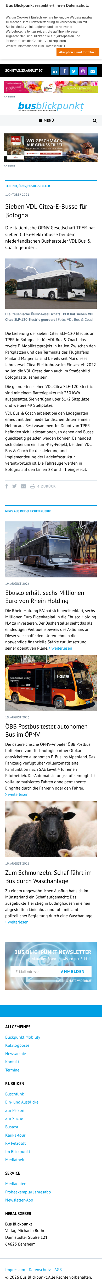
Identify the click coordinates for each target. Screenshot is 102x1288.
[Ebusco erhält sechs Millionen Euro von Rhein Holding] (51, 549)
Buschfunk (14, 1093)
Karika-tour (15, 1135)
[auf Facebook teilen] (7, 486)
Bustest (11, 1126)
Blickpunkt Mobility (22, 1037)
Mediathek (14, 1159)
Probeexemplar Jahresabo (28, 1191)
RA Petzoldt (15, 1143)
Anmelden (73, 971)
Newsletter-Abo (19, 1200)
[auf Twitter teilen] (14, 486)
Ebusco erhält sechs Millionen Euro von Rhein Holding (44, 597)
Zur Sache (14, 1118)
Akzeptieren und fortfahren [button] (78, 52)
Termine (12, 1070)
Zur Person (14, 1110)
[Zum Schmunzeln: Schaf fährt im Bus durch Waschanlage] (51, 829)
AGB (58, 1269)
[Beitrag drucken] (32, 486)
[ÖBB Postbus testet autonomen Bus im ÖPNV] (51, 683)
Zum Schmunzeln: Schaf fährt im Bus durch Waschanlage (48, 876)
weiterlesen (61, 648)
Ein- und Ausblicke (21, 1102)
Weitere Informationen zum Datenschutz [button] (34, 46)
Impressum (15, 1269)
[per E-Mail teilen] (23, 486)
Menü (48, 120)
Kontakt (12, 1061)
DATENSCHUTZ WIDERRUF (74, 981)
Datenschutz (40, 1269)
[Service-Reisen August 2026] (51, 147)
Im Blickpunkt (17, 1151)
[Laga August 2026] (51, 87)
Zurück (48, 486)
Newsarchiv (15, 1053)
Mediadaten (15, 1183)
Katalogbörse (17, 1045)
